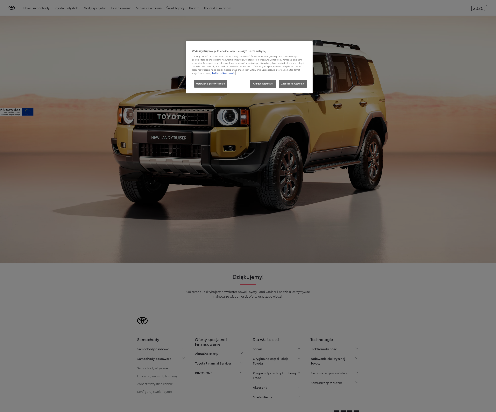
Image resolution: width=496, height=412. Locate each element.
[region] (249, 67)
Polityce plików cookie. (223, 73)
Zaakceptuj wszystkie (293, 83)
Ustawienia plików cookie (210, 83)
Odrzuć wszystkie (263, 83)
